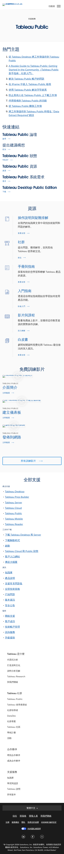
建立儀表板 (11, 412)
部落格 (23, 815)
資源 (4, 170)
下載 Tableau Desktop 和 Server (23, 534)
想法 (4, 149)
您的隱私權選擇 (34, 828)
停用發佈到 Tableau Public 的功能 (28, 100)
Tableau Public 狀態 (19, 155)
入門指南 (24, 291)
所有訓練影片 (29, 460)
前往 (20, 258)
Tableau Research (16, 676)
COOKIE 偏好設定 (49, 822)
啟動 (7, 545)
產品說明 (10, 578)
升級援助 (10, 637)
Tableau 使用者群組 (17, 704)
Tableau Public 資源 (19, 166)
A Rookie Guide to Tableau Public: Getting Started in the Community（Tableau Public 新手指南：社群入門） (34, 69)
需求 (4, 181)
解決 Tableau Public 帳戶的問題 (26, 78)
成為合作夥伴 (13, 760)
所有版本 (11, 794)
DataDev (11, 715)
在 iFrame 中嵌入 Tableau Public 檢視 (30, 84)
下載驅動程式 (12, 540)
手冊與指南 (26, 266)
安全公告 (10, 605)
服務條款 (15, 822)
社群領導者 (12, 710)
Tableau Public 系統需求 (23, 177)
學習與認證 (12, 783)
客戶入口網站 (12, 556)
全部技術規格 (12, 589)
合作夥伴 (12, 749)
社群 (21, 242)
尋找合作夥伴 (13, 755)
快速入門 (21, 306)
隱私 (23, 822)
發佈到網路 (11, 437)
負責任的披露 (33, 822)
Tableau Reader (14, 524)
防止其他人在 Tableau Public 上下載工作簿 (33, 95)
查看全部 (21, 233)
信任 (15, 815)
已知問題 (10, 594)
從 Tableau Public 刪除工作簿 (25, 106)
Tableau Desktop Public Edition (29, 187)
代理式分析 (12, 659)
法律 (7, 822)
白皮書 (23, 339)
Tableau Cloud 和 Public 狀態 (21, 551)
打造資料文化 (13, 665)
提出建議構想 (13, 145)
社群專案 (11, 721)
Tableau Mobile (14, 518)
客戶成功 (10, 621)
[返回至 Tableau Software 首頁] (13, 3)
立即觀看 (6, 393)
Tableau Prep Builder (17, 497)
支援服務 (12, 772)
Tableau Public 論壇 (19, 134)
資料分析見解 (13, 670)
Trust (5, 160)
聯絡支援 (10, 616)
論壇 (4, 139)
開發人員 (33, 815)
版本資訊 (10, 599)
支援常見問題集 (13, 583)
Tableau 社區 (13, 727)
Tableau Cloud (13, 508)
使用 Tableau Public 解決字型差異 (28, 89)
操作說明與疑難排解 (33, 218)
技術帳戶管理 (12, 626)
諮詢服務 (10, 632)
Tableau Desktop (14, 491)
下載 (4, 192)
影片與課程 (26, 315)
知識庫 (8, 572)
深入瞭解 (21, 331)
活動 (9, 738)
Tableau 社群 (14, 693)
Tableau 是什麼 (16, 654)
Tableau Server (13, 502)
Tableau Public (13, 513)
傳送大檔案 (11, 562)
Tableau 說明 (13, 789)
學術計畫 (11, 732)
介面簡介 (9, 387)
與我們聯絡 (12, 682)
